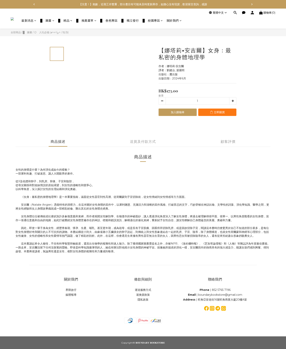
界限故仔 (71, 290)
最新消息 (27, 20)
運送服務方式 (143, 290)
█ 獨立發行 (130, 20)
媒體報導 (71, 294)
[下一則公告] (252, 4)
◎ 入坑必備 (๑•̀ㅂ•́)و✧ (47, 32)
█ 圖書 (46, 20)
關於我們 (173, 20)
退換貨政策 (143, 294)
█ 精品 (63, 20)
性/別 (65, 32)
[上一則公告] (34, 4)
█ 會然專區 (109, 20)
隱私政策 (143, 299)
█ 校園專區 (151, 20)
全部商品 (16, 32)
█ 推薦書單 (85, 20)
